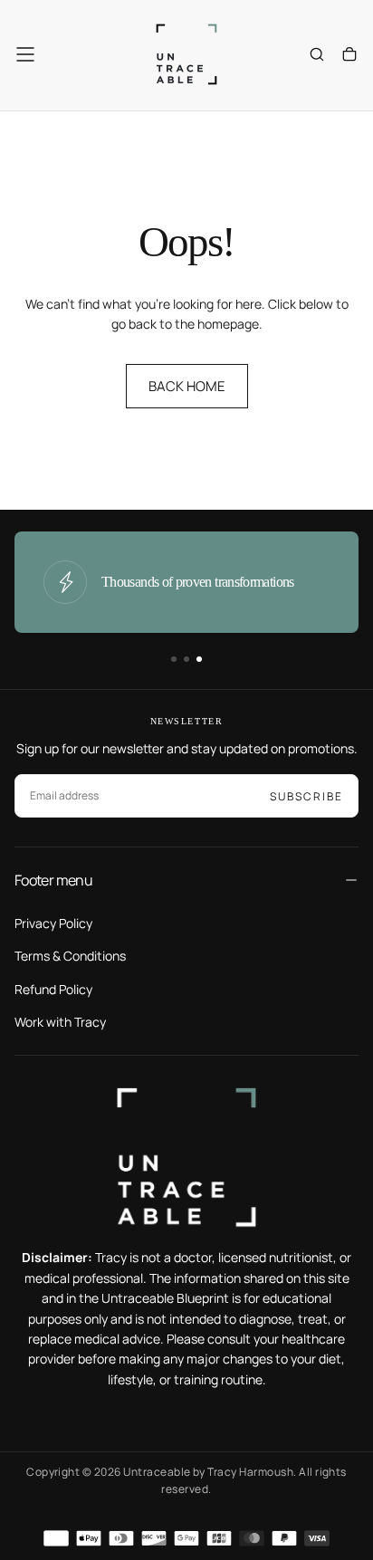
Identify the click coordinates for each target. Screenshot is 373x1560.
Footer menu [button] (53, 880)
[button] (25, 54)
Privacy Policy (53, 923)
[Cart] (349, 56)
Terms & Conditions (70, 955)
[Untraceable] (186, 1158)
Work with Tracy (60, 1021)
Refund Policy (53, 989)
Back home (186, 386)
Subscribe (306, 796)
